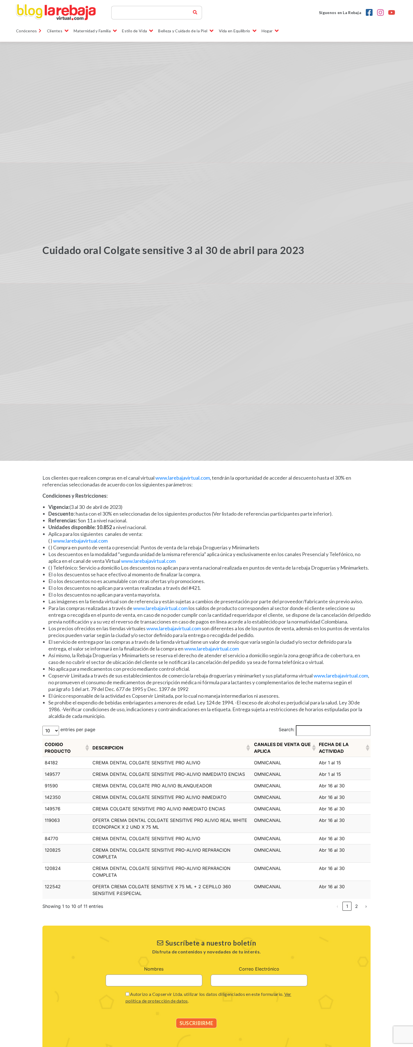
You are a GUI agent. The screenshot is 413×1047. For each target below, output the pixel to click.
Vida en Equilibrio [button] (234, 30)
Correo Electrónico (259, 969)
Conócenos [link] (26, 30)
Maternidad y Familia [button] (92, 30)
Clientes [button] (54, 30)
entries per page (77, 729)
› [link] (366, 906)
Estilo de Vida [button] (134, 30)
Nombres (154, 969)
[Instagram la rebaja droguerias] (380, 12)
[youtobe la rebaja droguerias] (391, 12)
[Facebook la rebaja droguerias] (369, 12)
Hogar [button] (267, 30)
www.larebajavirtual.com (182, 478)
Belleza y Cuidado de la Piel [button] (182, 30)
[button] (86, 747)
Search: (286, 729)
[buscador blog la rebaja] (195, 12)
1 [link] (347, 906)
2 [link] (356, 906)
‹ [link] (337, 906)
